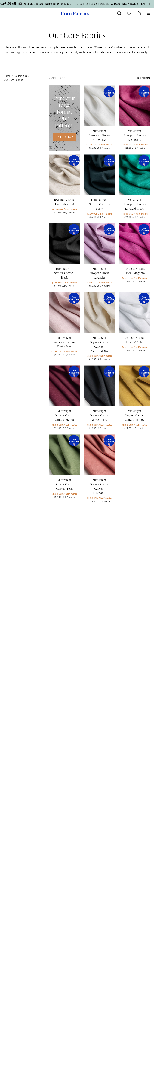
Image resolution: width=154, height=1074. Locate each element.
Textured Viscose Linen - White (134, 340)
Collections (20, 75)
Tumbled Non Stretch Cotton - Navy (99, 204)
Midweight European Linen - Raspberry (135, 135)
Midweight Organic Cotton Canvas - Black (99, 416)
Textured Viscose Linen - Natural (64, 202)
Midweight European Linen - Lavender (99, 273)
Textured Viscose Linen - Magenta (134, 271)
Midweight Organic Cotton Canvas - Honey (134, 416)
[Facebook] (5, 4)
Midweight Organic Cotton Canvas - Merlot (64, 416)
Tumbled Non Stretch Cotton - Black (64, 273)
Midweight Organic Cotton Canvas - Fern (64, 484)
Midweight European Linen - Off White (99, 135)
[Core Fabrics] (75, 13)
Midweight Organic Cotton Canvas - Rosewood (99, 486)
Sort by (55, 77)
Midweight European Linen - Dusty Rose (64, 342)
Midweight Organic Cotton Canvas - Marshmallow (99, 344)
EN (143, 4)
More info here (124, 4)
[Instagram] (9, 4)
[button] (119, 13)
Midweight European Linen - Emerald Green (135, 204)
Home (7, 75)
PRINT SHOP (64, 136)
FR (148, 4)
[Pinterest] (15, 4)
